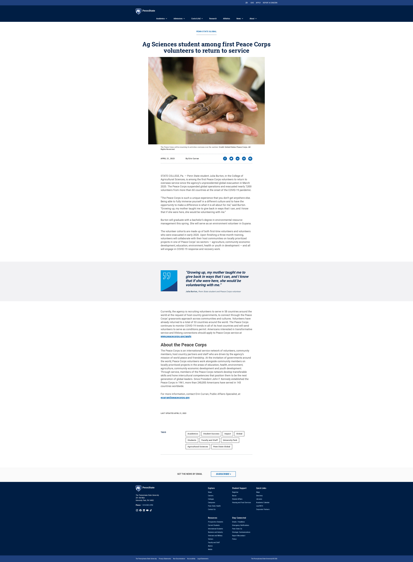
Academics (193, 434)
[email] (244, 159)
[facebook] (225, 159)
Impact (227, 434)
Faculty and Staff (209, 440)
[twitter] (231, 159)
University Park (230, 440)
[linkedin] (238, 159)
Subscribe (222, 474)
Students (192, 440)
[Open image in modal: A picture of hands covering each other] (206, 100)
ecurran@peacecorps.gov (175, 397)
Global (239, 434)
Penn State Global (206, 31)
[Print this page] (250, 159)
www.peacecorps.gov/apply (176, 336)
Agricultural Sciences (198, 446)
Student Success (211, 434)
